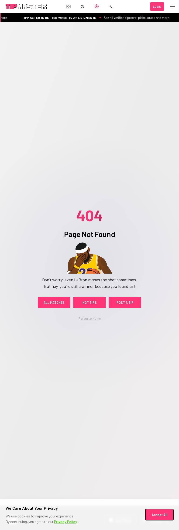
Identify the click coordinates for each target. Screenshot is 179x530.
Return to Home (90, 318)
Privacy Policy (65, 521)
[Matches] (68, 7)
